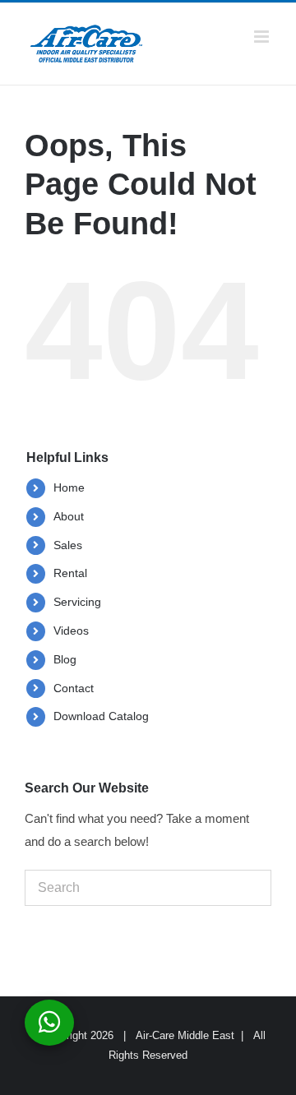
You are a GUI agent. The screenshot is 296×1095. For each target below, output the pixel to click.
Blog (64, 659)
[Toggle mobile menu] (262, 36)
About (68, 516)
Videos (71, 630)
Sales (67, 545)
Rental (70, 573)
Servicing (77, 601)
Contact (73, 688)
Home (69, 487)
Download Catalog (101, 716)
